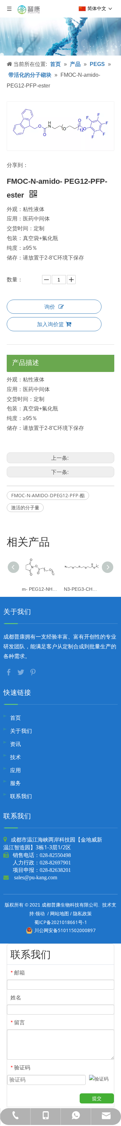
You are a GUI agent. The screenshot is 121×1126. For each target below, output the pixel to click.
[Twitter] (21, 672)
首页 (15, 717)
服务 (15, 783)
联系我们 (21, 796)
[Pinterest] (33, 672)
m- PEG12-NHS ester (39, 589)
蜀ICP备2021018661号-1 (60, 922)
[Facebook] (9, 672)
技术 (15, 757)
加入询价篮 (50, 324)
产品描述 (25, 362)
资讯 (15, 744)
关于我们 (21, 731)
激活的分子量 (25, 507)
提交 (97, 1098)
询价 (49, 306)
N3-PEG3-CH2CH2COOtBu (81, 589)
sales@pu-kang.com (35, 877)
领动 (40, 913)
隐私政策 (82, 913)
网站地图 (59, 913)
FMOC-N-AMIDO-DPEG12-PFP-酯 (48, 495)
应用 (15, 770)
